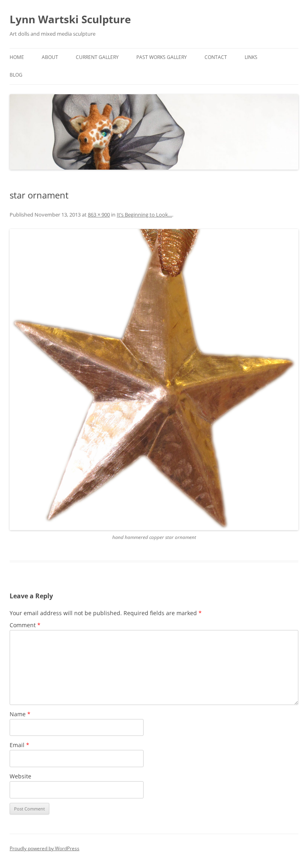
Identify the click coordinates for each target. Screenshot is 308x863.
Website (20, 776)
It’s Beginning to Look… (144, 214)
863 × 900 (99, 214)
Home (17, 57)
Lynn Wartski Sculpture (70, 19)
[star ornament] (154, 379)
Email (19, 745)
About (50, 57)
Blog (16, 74)
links (251, 57)
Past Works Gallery (161, 57)
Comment (25, 625)
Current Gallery (97, 57)
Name (20, 714)
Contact (216, 57)
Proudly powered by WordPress (44, 848)
